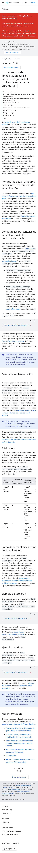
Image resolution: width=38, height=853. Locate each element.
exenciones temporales (23, 426)
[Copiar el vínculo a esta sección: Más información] (24, 714)
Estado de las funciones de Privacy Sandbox (16, 31)
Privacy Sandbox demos (10, 834)
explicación (31, 701)
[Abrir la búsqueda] (22, 2)
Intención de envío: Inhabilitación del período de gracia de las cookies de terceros (19, 743)
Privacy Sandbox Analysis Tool (12, 831)
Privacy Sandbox (7, 59)
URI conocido (11, 756)
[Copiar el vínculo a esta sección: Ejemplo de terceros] (28, 594)
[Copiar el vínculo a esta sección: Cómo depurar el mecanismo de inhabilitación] (23, 550)
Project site (5, 822)
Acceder (32, 2)
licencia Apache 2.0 (15, 789)
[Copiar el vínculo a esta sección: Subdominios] (17, 448)
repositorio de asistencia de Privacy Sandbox (18, 724)
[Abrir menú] (3, 2)
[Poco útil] (16, 63)
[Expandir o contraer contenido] (15, 92)
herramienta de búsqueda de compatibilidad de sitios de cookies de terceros (19, 412)
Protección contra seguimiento (13, 341)
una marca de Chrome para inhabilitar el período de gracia (19, 196)
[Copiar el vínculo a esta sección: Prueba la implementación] (4, 377)
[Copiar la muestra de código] (34, 320)
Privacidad (15, 843)
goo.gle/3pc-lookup (9, 261)
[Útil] (13, 63)
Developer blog (7, 810)
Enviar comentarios (11, 67)
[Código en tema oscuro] (31, 320)
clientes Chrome (18, 632)
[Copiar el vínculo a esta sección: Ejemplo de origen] (26, 647)
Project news (6, 813)
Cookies (6, 9)
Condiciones (6, 843)
